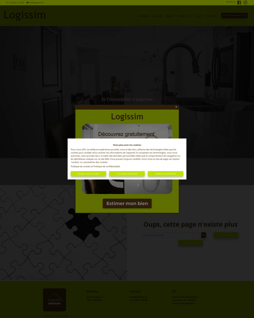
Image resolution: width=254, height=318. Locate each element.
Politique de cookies (80, 166)
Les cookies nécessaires (127, 173)
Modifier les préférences (165, 173)
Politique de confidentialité (107, 166)
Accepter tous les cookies (88, 173)
